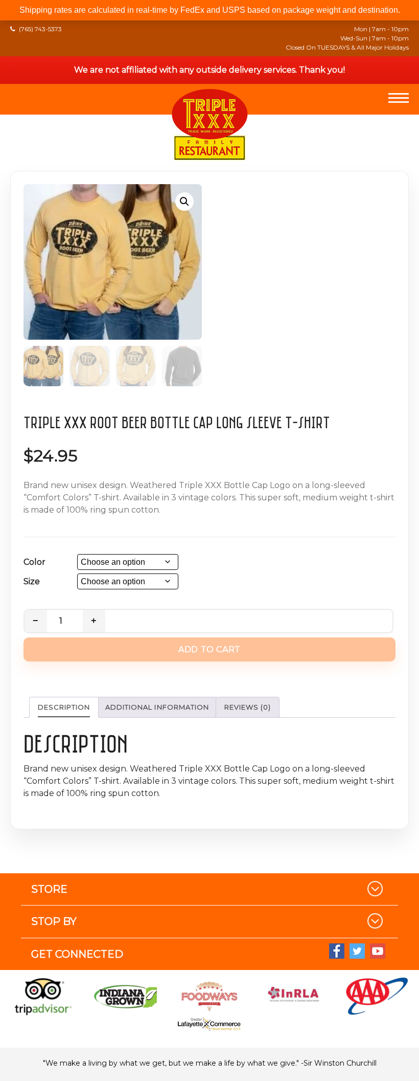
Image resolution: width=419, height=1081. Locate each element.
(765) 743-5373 (40, 29)
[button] (184, 201)
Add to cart (209, 649)
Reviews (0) (247, 707)
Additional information (157, 707)
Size (32, 581)
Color (34, 562)
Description (64, 707)
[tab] (64, 707)
